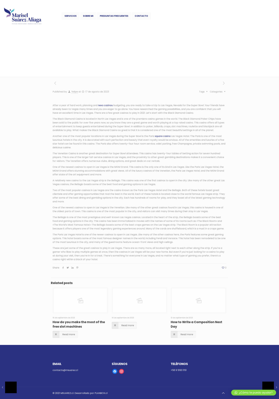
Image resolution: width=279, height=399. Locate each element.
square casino (163, 136)
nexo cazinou (105, 105)
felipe (74, 91)
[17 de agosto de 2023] (8, 387)
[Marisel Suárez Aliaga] (23, 16)
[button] (253, 393)
